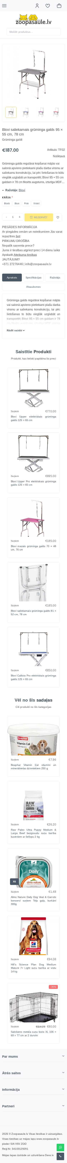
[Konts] (39, 6)
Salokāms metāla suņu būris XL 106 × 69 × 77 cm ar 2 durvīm (33, 1033)
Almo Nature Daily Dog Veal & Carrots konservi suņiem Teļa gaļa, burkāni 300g (33, 900)
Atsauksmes (33, 286)
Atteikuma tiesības (25, 254)
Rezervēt (41, 217)
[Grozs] (61, 6)
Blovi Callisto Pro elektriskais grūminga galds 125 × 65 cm (33, 677)
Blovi (22, 190)
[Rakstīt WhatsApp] (60, 1147)
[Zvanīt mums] (60, 1156)
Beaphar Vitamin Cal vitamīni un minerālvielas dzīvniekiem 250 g (33, 767)
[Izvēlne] (6, 6)
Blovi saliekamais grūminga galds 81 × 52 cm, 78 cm (33, 612)
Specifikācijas (33, 277)
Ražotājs (55, 277)
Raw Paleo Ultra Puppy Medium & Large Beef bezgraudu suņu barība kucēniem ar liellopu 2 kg (33, 833)
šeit (18, 236)
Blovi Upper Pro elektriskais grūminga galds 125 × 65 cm (33, 483)
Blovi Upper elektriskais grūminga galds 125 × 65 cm (33, 418)
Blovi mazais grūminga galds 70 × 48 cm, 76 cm (33, 548)
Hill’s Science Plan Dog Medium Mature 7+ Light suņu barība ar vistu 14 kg (33, 968)
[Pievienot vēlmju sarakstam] (58, 217)
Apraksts (12, 277)
